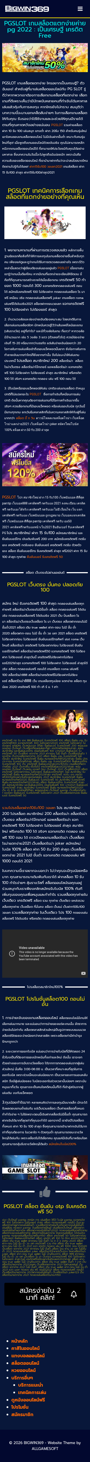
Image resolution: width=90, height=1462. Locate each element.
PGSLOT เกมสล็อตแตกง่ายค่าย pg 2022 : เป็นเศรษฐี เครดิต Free (45, 29)
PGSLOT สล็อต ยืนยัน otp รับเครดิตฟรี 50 (45, 1208)
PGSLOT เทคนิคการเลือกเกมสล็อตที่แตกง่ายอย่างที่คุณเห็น (45, 193)
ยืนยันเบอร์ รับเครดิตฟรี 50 (45, 557)
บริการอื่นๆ (22, 1377)
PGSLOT (57, 125)
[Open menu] (80, 9)
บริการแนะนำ (30, 1385)
